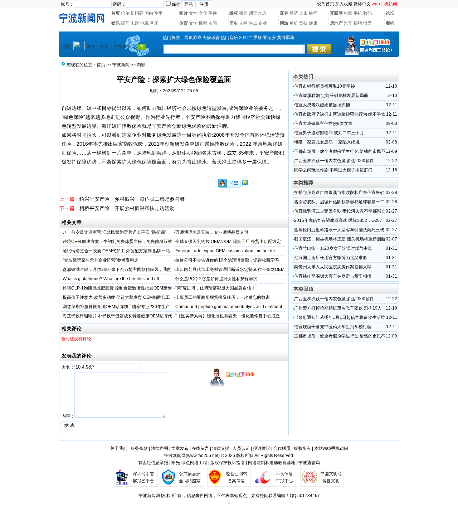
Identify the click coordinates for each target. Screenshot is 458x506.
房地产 (336, 23)
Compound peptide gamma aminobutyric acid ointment (228, 306)
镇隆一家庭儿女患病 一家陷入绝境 (327, 142)
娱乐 (115, 23)
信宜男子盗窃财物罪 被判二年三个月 (329, 132)
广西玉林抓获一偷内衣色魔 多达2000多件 (334, 160)
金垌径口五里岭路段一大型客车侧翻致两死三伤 (339, 229)
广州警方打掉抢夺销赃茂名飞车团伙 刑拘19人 (338, 308)
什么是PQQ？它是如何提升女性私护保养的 (216, 278)
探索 (203, 23)
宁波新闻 (121, 64)
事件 (212, 13)
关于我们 (118, 448)
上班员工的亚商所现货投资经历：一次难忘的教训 (222, 297)
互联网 (336, 13)
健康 (313, 23)
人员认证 (241, 448)
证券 (284, 13)
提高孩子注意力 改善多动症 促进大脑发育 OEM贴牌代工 (116, 297)
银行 (313, 13)
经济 (293, 13)
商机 (390, 23)
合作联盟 (282, 448)
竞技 (303, 23)
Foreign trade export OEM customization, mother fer (225, 250)
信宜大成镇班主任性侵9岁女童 (323, 123)
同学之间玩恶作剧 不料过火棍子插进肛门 (333, 169)
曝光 (243, 13)
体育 (183, 23)
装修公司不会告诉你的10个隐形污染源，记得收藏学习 (227, 260)
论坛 (390, 13)
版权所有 (302, 448)
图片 (183, 13)
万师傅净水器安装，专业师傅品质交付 (211, 232)
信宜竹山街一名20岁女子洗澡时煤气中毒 (333, 248)
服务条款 (139, 448)
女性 (193, 13)
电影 (135, 23)
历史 (233, 23)
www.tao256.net (202, 455)
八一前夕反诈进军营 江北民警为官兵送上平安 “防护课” (114, 232)
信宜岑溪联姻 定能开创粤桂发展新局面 (331, 95)
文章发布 (180, 448)
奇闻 (212, 23)
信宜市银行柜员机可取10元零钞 (324, 86)
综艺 (125, 23)
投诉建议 (261, 448)
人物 (243, 23)
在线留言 (200, 448)
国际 (139, 13)
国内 (149, 13)
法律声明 (159, 448)
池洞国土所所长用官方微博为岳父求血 (330, 257)
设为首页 (325, 3)
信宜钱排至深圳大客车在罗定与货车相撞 (332, 276)
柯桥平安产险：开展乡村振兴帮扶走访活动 (127, 208)
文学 (193, 23)
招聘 (358, 23)
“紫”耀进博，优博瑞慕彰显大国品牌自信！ (215, 288)
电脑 (348, 13)
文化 (203, 13)
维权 (233, 13)
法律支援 (220, 448)
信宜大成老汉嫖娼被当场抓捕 (322, 104)
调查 (253, 13)
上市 (303, 13)
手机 (358, 13)
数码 (367, 13)
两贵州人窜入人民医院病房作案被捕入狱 (332, 266)
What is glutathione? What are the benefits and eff (111, 278)
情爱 (367, 23)
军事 (158, 13)
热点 (253, 23)
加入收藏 (343, 3)
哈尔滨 (127, 13)
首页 (115, 13)
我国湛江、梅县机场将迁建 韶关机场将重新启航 (339, 239)
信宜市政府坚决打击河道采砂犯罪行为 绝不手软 (339, 114)
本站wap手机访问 (331, 448)
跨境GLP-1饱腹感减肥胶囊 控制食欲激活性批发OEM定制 (117, 288)
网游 (284, 23)
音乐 (154, 23)
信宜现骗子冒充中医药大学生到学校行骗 (332, 326)
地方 (262, 13)
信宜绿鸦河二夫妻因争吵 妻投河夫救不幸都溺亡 (339, 211)
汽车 (348, 23)
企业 (262, 23)
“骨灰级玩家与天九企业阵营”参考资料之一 (103, 260)
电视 (144, 23)
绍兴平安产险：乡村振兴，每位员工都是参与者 (132, 199)
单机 (293, 23)
